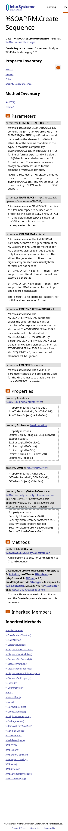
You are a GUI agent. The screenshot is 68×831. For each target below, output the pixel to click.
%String (14, 574)
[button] (8, 115)
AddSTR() (10, 102)
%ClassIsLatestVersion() (18, 635)
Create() (10, 106)
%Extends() (12, 682)
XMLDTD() (11, 745)
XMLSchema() (13, 768)
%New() (10, 702)
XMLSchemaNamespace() (19, 773)
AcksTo (9, 69)
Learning (51, 7)
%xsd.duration (38, 425)
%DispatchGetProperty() (19, 659)
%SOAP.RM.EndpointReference (24, 402)
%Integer (35, 582)
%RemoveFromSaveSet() (19, 725)
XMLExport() (12, 749)
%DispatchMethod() (16, 663)
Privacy (15, 828)
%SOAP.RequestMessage (20, 42)
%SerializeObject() (15, 730)
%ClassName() (13, 639)
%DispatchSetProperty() (18, 678)
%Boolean (41, 574)
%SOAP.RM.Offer (37, 468)
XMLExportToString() (17, 759)
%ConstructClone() (16, 644)
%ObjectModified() (16, 711)
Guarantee (35, 828)
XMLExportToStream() (17, 754)
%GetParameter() (15, 687)
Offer (8, 79)
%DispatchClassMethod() (19, 649)
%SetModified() (14, 735)
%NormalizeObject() (16, 706)
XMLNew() (11, 764)
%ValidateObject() (15, 740)
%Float (30, 578)
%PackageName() (15, 721)
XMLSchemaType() (16, 778)
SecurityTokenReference (18, 83)
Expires (9, 74)
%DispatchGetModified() (19, 654)
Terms (23, 828)
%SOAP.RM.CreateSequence (28, 589)
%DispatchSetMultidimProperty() (23, 673)
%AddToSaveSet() (15, 630)
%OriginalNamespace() (18, 716)
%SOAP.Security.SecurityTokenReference (30, 495)
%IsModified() (13, 697)
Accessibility (49, 828)
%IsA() (9, 692)
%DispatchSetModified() (19, 668)
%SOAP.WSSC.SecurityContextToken (28, 553)
